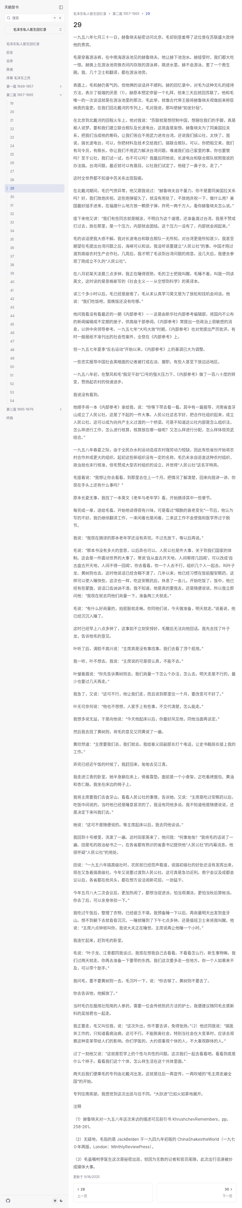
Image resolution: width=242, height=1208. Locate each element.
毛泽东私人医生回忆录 (22, 44)
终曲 (9, 418)
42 (12, 299)
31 (11, 205)
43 (12, 307)
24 (12, 146)
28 (12, 180)
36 (12, 248)
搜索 (36, 18)
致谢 (9, 69)
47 (12, 341)
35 (12, 239)
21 (11, 120)
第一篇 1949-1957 (20, 86)
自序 (9, 61)
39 (12, 273)
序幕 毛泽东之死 (18, 78)
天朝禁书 (11, 7)
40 (12, 282)
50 (12, 367)
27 (12, 171)
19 (11, 103)
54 (12, 401)
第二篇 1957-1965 (19, 95)
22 (12, 129)
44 (12, 316)
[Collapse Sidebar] (61, 7)
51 (11, 375)
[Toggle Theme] (58, 1200)
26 (12, 163)
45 (12, 324)
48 (12, 350)
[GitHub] (8, 1200)
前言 (9, 52)
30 (12, 197)
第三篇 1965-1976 (20, 409)
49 (12, 358)
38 (12, 265)
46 (12, 333)
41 (11, 290)
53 (12, 392)
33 (12, 222)
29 (12, 188)
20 (12, 112)
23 (12, 137)
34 (12, 231)
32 (12, 214)
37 (12, 256)
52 (12, 384)
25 (12, 154)
